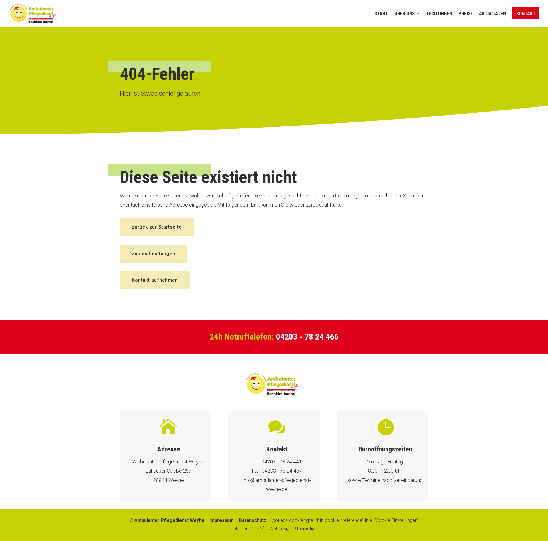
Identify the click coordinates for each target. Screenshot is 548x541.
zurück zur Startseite (157, 227)
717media (304, 528)
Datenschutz (252, 520)
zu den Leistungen (153, 253)
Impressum (221, 520)
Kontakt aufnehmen (155, 280)
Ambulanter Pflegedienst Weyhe (169, 520)
